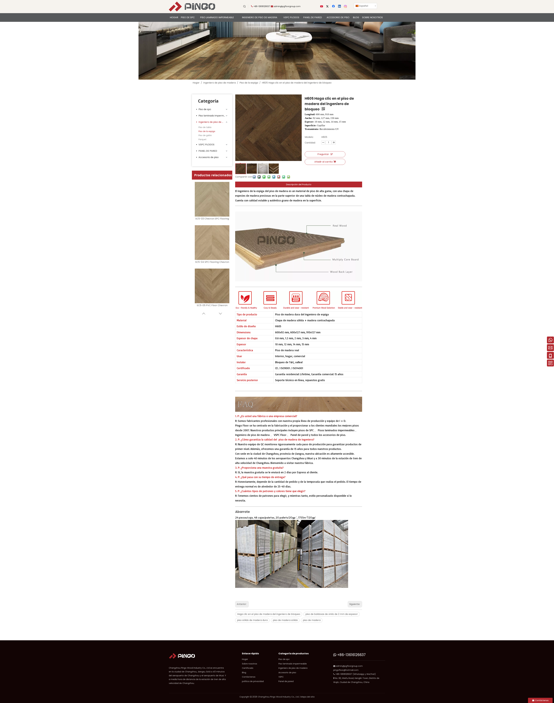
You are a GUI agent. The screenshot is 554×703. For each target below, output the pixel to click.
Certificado (247, 668)
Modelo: (309, 137)
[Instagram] (345, 6)
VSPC (281, 676)
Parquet (202, 139)
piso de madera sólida (285, 620)
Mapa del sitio (308, 696)
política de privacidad (253, 681)
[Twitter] (327, 6)
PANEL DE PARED (208, 151)
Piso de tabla (205, 127)
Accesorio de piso (209, 157)
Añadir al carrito (323, 161)
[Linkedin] (339, 6)
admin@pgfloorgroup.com (287, 6)
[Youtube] (322, 6)
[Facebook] (333, 6)
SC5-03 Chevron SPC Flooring (212, 218)
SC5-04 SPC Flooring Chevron (212, 262)
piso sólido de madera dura (252, 620)
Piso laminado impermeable (213, 115)
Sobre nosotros (249, 663)
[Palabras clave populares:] (245, 6)
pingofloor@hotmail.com (346, 670)
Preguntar (323, 154)
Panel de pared (286, 681)
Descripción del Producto (298, 184)
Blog (244, 672)
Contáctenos (248, 676)
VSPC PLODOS (206, 144)
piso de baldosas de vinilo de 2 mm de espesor (331, 614)
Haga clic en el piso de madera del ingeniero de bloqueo (268, 614)
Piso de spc (205, 109)
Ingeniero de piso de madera (213, 122)
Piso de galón (205, 135)
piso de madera (312, 620)
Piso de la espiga (207, 131)
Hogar (245, 659)
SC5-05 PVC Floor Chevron (212, 305)
